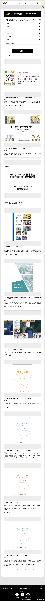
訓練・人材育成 (11, 155)
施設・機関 (7, 26)
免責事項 (14, 588)
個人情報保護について (26, 588)
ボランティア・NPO (11, 457)
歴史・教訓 (7, 39)
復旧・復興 (10, 306)
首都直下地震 (14, 203)
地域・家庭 (7, 23)
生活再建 (22, 457)
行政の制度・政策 (8, 33)
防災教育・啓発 (8, 36)
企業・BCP (7, 29)
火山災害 (9, 355)
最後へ (33, 569)
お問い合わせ (5, 588)
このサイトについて (40, 588)
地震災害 (9, 203)
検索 (21, 51)
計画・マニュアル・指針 (12, 254)
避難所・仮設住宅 (11, 105)
